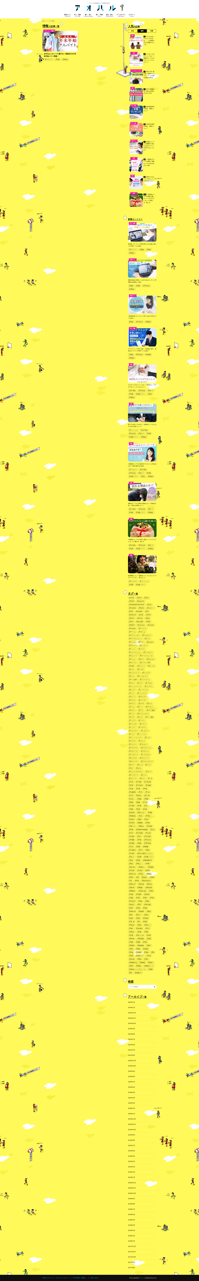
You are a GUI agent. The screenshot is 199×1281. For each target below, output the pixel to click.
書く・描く (88, 15)
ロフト (143, 778)
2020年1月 (131, 1113)
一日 (151, 778)
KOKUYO (133, 615)
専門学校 (148, 843)
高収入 (151, 962)
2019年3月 (131, 1167)
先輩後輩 (133, 792)
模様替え (133, 891)
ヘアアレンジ (134, 754)
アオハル (142, 632)
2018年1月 (131, 1241)
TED (149, 621)
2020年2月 (131, 1108)
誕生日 (132, 932)
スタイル (133, 700)
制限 (147, 799)
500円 (132, 601)
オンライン (134, 249)
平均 (141, 850)
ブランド (142, 741)
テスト (142, 710)
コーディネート (145, 679)
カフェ (132, 669)
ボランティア (145, 758)
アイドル (133, 632)
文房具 (141, 870)
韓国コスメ (141, 955)
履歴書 (146, 846)
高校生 (66, 59)
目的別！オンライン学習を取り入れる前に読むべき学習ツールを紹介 (142, 235)
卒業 (140, 805)
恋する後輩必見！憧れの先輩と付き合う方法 (149, 91)
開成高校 (141, 945)
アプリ (142, 642)
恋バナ (151, 390)
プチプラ (133, 741)
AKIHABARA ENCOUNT (137, 604)
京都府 (149, 785)
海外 (146, 898)
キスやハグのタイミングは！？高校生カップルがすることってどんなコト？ (149, 58)
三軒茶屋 (148, 782)
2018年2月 (131, 1236)
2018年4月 (131, 1225)
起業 (132, 935)
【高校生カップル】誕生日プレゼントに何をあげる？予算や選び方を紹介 (142, 455)
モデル (139, 768)
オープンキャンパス (147, 656)
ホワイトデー (134, 761)
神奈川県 (133, 911)
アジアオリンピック (136, 638)
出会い (132, 799)
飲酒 (140, 959)
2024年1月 (131, 1007)
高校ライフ (67, 15)
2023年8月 (131, 1034)
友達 (146, 809)
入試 (148, 792)
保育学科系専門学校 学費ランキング (149, 126)
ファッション (134, 430)
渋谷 (153, 898)
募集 (139, 802)
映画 (132, 877)
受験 (149, 249)
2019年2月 (131, 1172)
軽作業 (132, 938)
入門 (132, 795)
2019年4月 (131, 1161)
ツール (132, 707)
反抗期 (132, 812)
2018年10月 (132, 1193)
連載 (149, 938)
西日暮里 (140, 928)
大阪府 (132, 836)
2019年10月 (132, 1129)
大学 (132, 833)
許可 (148, 928)
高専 (132, 966)
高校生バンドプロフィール (138, 969)
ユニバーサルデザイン (137, 771)
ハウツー (143, 724)
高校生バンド (149, 966)
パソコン (133, 727)
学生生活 (147, 286)
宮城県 (132, 843)
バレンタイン (134, 730)
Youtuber (133, 628)
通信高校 (141, 938)
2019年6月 (131, 1151)
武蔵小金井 (143, 891)
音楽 (149, 955)
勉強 (142, 249)
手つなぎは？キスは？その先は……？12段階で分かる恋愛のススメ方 (149, 40)
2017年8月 (131, 1267)
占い (147, 805)
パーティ (142, 720)
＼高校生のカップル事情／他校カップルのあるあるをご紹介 (149, 162)
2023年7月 (131, 1039)
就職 (139, 846)
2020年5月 (131, 1092)
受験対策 (133, 816)
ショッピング (142, 693)
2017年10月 (132, 1257)
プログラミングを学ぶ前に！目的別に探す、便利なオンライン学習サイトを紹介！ (142, 340)
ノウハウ (133, 720)
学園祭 (132, 840)
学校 (140, 840)
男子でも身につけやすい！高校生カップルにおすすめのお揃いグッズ (142, 415)
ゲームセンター (143, 676)
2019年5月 (131, 1156)
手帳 (148, 863)
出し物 (148, 795)
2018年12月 (132, 1182)
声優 (148, 823)
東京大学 (133, 884)
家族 (140, 843)
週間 (142, 31)
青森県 (139, 952)
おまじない (151, 659)
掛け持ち (133, 867)
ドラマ (132, 717)
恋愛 (132, 35)
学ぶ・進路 (77, 15)
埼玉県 (132, 823)
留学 (132, 908)
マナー (132, 765)
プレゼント (134, 469)
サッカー (133, 690)
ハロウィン (146, 730)
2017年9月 (131, 1262)
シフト (132, 693)
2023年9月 (131, 1028)
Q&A (148, 618)
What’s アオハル (47, 1278)
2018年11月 (132, 1188)
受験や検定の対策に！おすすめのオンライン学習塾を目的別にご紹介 (142, 271)
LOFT (149, 615)
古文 (141, 816)
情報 (58, 59)
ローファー (134, 778)
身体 (149, 935)
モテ (132, 768)
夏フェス (133, 826)
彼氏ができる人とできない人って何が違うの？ (149, 179)
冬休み (139, 795)
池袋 (132, 894)
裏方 (132, 928)
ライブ (149, 771)
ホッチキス (134, 758)
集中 (149, 945)
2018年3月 (131, 1230)
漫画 (141, 901)
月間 (151, 31)
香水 (147, 959)
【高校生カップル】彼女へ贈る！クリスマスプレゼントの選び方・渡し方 (149, 198)
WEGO (133, 625)
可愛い (149, 816)
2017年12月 (132, 1246)
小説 (132, 846)
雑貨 (139, 949)
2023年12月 (132, 1013)
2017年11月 (132, 1251)
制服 (140, 799)
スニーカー (143, 700)
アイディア (143, 628)
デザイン (133, 710)
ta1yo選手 (140, 621)
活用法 (148, 894)
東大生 (150, 884)
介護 (132, 788)
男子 (140, 904)
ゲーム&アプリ (121, 15)
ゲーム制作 (134, 679)
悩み (151, 394)
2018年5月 (131, 1220)
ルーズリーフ (134, 775)
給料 (132, 918)
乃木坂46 (140, 785)
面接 (147, 952)
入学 (141, 792)
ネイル (141, 717)
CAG (150, 604)
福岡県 (142, 911)
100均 (132, 598)
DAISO (142, 608)
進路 (132, 942)
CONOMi (133, 608)
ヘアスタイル (146, 754)
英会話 (132, 925)
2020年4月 (131, 1098)
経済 (147, 915)
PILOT (132, 618)
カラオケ (141, 669)
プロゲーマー (134, 751)
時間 (153, 877)
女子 (140, 836)
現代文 (132, 904)
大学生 (149, 833)
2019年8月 (131, 1140)
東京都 (142, 884)
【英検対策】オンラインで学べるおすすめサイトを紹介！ (142, 307)
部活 (146, 942)
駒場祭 (143, 962)
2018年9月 (131, 1198)
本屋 (137, 880)
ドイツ (132, 713)
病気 (139, 908)
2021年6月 (131, 1055)
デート (141, 707)
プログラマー (134, 748)
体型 (146, 788)
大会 (153, 829)
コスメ (141, 683)
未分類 (133, 161)
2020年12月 (132, 1060)
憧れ (132, 863)
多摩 (132, 829)
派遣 (132, 898)
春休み (145, 877)
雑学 (132, 949)
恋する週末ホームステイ (146, 853)
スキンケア (143, 696)
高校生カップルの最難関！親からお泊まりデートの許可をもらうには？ (149, 146)
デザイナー (150, 707)
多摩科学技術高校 (143, 829)
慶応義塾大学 (148, 860)
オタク (142, 659)
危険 (132, 809)
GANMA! (140, 611)
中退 (132, 785)
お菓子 (132, 666)
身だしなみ (141, 935)
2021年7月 (131, 1050)
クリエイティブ (135, 673)
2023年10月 (132, 1023)
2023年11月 (132, 1018)
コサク (132, 683)
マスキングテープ (148, 761)
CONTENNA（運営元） (80, 1278)
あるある (150, 642)
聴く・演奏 (99, 15)
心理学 (132, 853)
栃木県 (132, 887)
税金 (149, 911)
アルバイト (50, 59)
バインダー (134, 724)
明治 (149, 874)
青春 (132, 952)
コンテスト (149, 686)
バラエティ (143, 727)
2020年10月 (132, 1066)
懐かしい (140, 863)
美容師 (146, 918)
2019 (140, 598)
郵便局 (132, 945)
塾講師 (141, 823)
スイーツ (133, 696)
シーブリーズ (144, 690)
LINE (141, 615)
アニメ (148, 638)
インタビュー (149, 652)
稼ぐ (132, 915)
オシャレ (133, 659)
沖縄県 (139, 894)
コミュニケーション (136, 686)
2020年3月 (131, 1103)
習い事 (132, 921)
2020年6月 (131, 1087)
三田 (132, 782)
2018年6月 (131, 1214)
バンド (132, 734)
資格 (147, 932)
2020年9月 (131, 1071)
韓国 (132, 955)
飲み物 (132, 959)
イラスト (142, 649)
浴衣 (139, 898)
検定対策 (149, 887)
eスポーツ (132, 15)
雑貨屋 (146, 949)
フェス (148, 737)
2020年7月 (131, 1082)
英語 (140, 925)
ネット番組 (150, 717)
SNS (132, 621)
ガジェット (142, 666)
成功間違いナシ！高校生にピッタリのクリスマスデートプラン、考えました (142, 566)
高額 (151, 969)
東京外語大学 (147, 880)
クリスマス (134, 581)
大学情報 (140, 833)
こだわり (149, 683)
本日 (132, 31)
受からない (142, 812)
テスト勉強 (151, 710)
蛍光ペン (148, 925)
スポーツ (133, 703)
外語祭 (150, 826)
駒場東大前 (134, 962)
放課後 (149, 354)
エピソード (134, 656)
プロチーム (146, 751)
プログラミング (147, 748)
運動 (139, 942)
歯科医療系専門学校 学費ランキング (149, 108)
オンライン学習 (145, 662)
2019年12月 (132, 1119)
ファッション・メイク (136, 70)
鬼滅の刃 (138, 973)
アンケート (144, 645)
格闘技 (141, 887)
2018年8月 (131, 1204)
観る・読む (109, 15)
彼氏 (148, 850)
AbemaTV (141, 601)
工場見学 (133, 850)
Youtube (151, 625)
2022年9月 (131, 1044)
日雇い (142, 874)
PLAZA (141, 618)
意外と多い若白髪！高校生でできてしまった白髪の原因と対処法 (149, 74)
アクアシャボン (135, 635)
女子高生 (133, 390)
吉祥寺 (132, 819)
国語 (140, 819)
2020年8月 (131, 1076)
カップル (152, 666)
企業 (139, 788)
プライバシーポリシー (62, 1278)
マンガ (141, 765)
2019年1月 (131, 1177)
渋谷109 (133, 901)
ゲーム (132, 676)
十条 (146, 802)
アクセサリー (147, 635)
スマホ (142, 703)
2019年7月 (131, 1145)
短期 (146, 908)
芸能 (146, 921)
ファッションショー (136, 737)
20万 (147, 598)
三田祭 (139, 782)
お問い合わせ (94, 1278)
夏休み (142, 826)
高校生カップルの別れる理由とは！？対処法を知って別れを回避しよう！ (142, 494)
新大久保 (133, 874)
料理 (148, 870)
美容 (139, 918)
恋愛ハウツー (141, 394)
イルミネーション (136, 652)
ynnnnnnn (142, 625)
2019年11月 (132, 1124)
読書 (140, 932)
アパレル (133, 642)
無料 (148, 901)
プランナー (134, 744)
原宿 (139, 809)
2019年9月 (131, 1135)
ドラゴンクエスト (144, 713)
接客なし (142, 867)
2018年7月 (131, 1209)
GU (148, 611)
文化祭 (132, 870)
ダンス (150, 703)
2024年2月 (131, 1002)
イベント (133, 649)
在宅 (147, 819)
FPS (132, 611)
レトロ (144, 775)
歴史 (152, 891)
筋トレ (139, 915)
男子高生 (148, 904)
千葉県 (132, 805)
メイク (149, 765)
